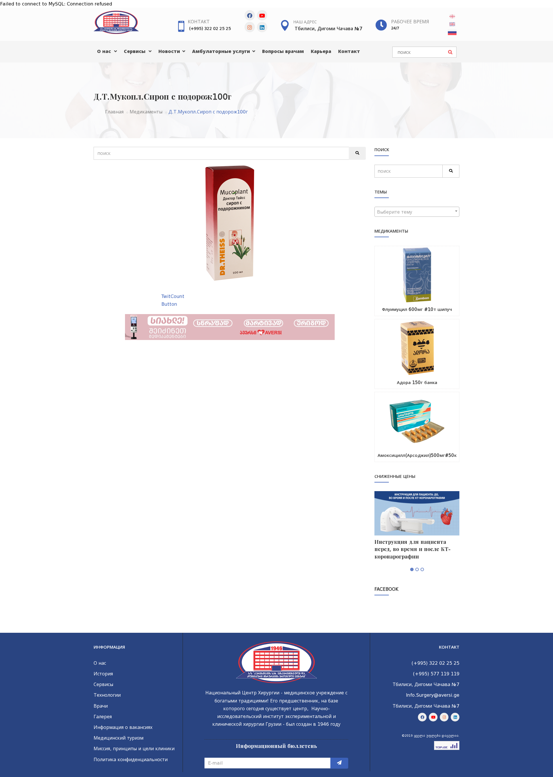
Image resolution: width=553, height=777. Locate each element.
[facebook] (250, 15)
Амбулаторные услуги (221, 51)
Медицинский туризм (118, 738)
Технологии (107, 695)
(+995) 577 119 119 (436, 674)
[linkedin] (262, 27)
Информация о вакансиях (123, 727)
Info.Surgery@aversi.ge (432, 695)
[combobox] (416, 212)
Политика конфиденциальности (131, 759)
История (103, 674)
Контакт (199, 21)
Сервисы (135, 51)
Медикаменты (146, 112)
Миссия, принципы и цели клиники (134, 748)
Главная (114, 112)
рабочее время (410, 21)
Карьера (321, 51)
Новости (169, 51)
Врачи (101, 706)
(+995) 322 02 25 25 (210, 28)
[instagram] (250, 27)
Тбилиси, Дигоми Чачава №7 (328, 28)
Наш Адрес (305, 22)
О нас (104, 51)
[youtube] (262, 15)
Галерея (103, 716)
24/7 (395, 28)
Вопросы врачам (283, 51)
